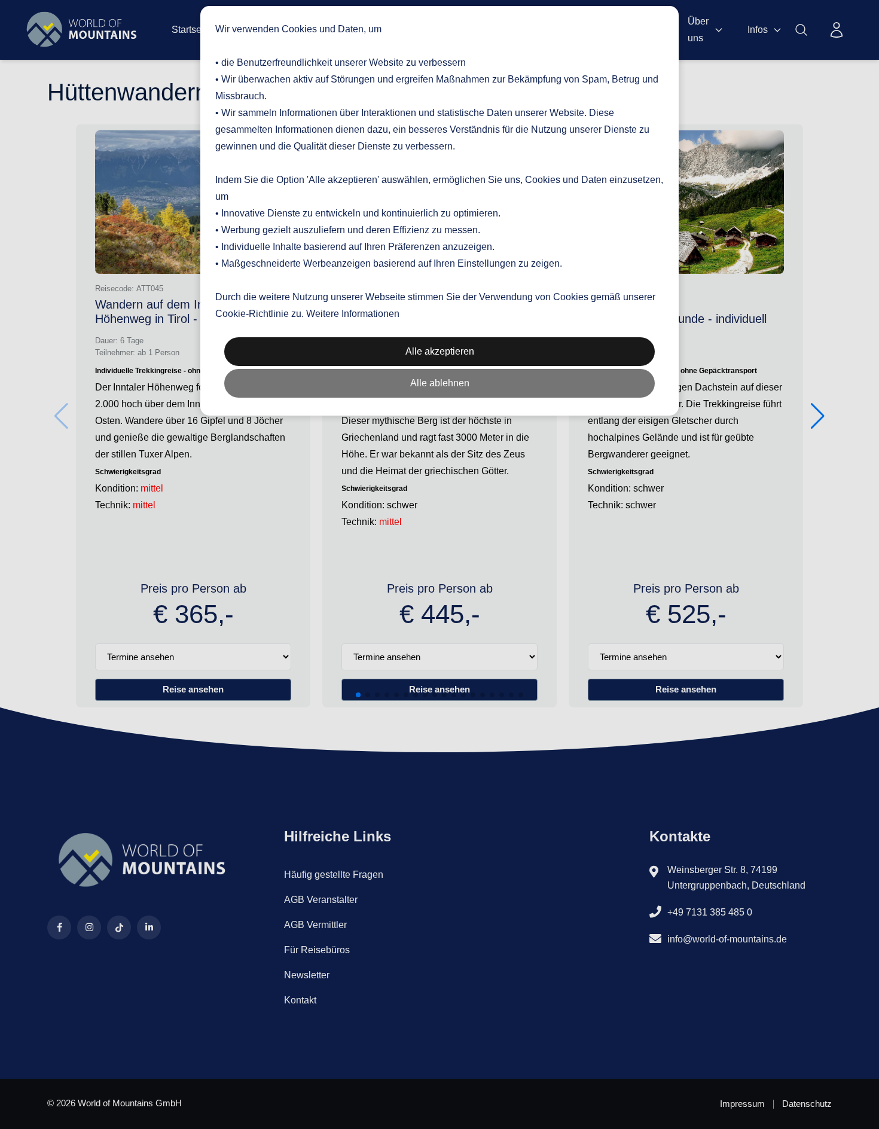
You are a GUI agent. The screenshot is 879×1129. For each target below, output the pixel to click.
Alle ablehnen (439, 383)
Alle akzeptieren (439, 351)
